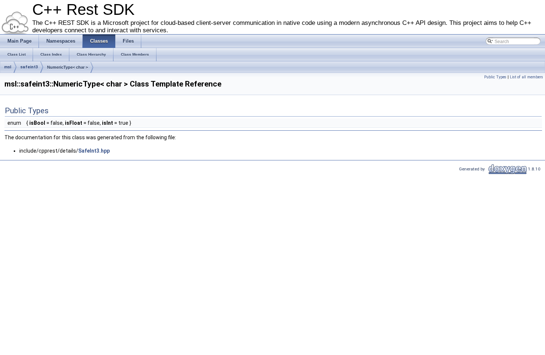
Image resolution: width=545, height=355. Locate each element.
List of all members (526, 77)
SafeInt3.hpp (94, 151)
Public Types (495, 77)
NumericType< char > (67, 67)
